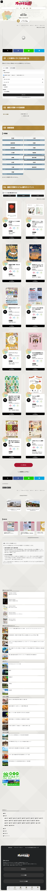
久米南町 (38, 823)
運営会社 (10, 847)
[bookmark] (18, 20)
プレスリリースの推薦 (24, 881)
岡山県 (9, 487)
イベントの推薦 (23, 875)
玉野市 (20, 818)
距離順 (23, 195)
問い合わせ (23, 869)
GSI (22, 549)
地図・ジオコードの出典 (41, 27)
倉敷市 (11, 818)
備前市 (7, 820)
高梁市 (37, 818)
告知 (30, 8)
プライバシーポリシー (18, 847)
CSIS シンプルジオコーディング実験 (31, 549)
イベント (17, 8)
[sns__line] (29, 50)
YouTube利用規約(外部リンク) (32, 847)
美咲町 (7, 825)
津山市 (15, 818)
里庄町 (7, 823)
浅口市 (29, 820)
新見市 (41, 818)
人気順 (37, 195)
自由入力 (13, 75)
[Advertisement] (23, 575)
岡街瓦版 (23, 855)
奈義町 (28, 823)
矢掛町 (11, 823)
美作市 (25, 820)
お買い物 (5, 833)
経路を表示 (23, 94)
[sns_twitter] (8, 50)
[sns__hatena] (39, 50)
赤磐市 (16, 820)
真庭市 (21, 820)
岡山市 (5, 487)
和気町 (34, 820)
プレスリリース (6, 835)
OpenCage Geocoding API (15, 550)
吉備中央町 (12, 825)
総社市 (33, 818)
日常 (5, 828)
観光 (27, 8)
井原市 (28, 818)
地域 (24, 8)
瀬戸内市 (12, 820)
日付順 (9, 195)
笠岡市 (24, 818)
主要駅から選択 (7, 75)
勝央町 (24, 823)
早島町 (38, 820)
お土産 (5, 831)
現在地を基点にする (20, 75)
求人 (21, 8)
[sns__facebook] (18, 50)
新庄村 (15, 823)
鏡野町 (20, 823)
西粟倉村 (33, 823)
